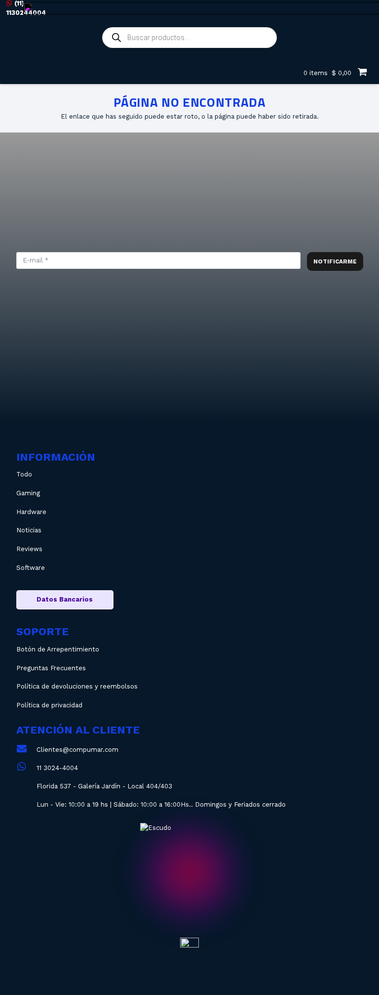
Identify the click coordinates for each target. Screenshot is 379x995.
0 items (326, 73)
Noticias (28, 530)
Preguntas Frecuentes (51, 668)
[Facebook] (202, 380)
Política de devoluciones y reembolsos (77, 686)
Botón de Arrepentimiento (57, 649)
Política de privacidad (49, 705)
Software (30, 567)
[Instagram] (135, 380)
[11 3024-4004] (26, 768)
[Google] (268, 380)
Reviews (29, 549)
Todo (24, 474)
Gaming (28, 493)
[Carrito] (362, 71)
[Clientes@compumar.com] (26, 749)
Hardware (31, 512)
